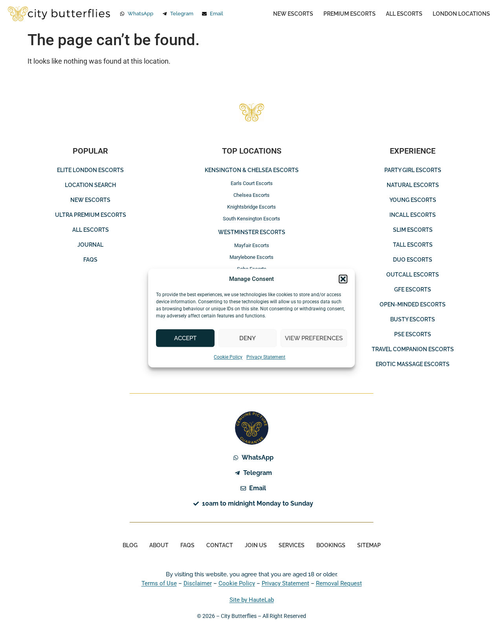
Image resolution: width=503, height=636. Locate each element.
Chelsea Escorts (251, 195)
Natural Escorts (413, 185)
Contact (219, 545)
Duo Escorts (412, 260)
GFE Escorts (412, 289)
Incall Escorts (412, 215)
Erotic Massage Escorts (413, 364)
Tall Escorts (413, 245)
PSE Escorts (412, 334)
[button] (343, 279)
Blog (130, 545)
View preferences (314, 338)
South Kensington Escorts (251, 219)
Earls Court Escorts (252, 183)
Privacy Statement (265, 357)
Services (292, 545)
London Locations (461, 14)
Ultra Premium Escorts (90, 215)
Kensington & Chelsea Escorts (252, 170)
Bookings (330, 545)
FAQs (90, 260)
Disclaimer (198, 583)
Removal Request (339, 583)
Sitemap (369, 545)
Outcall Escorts (412, 274)
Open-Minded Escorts (413, 304)
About (159, 545)
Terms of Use (159, 583)
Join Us (256, 545)
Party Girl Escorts (412, 170)
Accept (185, 338)
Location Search (90, 185)
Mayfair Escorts (251, 245)
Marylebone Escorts (251, 257)
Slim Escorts (413, 230)
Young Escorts (412, 200)
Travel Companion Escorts (413, 349)
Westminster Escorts (251, 232)
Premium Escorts (349, 14)
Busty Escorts (412, 319)
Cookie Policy (228, 357)
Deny (247, 338)
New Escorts (293, 14)
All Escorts (404, 14)
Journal (90, 245)
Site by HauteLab (251, 599)
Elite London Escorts (90, 170)
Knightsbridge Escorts (251, 207)
